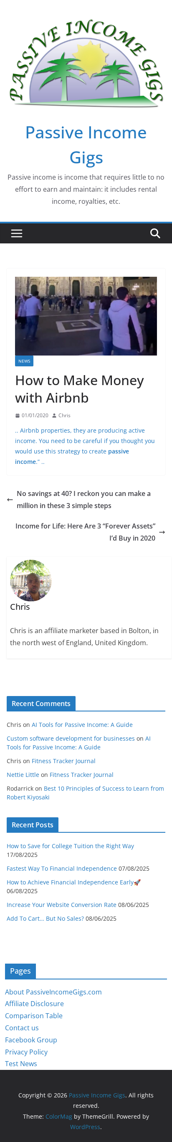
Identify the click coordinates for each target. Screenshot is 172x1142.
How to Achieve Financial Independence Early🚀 (74, 882)
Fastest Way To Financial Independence (62, 868)
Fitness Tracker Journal (64, 761)
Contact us (22, 1027)
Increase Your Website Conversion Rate (61, 905)
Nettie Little (23, 775)
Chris (64, 415)
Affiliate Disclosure (34, 1003)
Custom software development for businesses (71, 738)
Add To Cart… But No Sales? (45, 918)
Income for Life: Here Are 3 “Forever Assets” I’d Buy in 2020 (85, 532)
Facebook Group (31, 1039)
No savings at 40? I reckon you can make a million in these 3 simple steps (84, 499)
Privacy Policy (26, 1052)
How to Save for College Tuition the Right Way (70, 846)
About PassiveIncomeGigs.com (53, 992)
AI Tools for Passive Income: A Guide (82, 725)
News (24, 361)
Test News (21, 1063)
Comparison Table (34, 1015)
